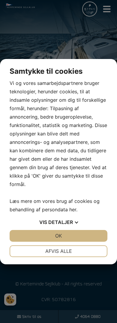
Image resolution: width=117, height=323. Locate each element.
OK (58, 236)
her (72, 210)
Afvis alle (58, 251)
